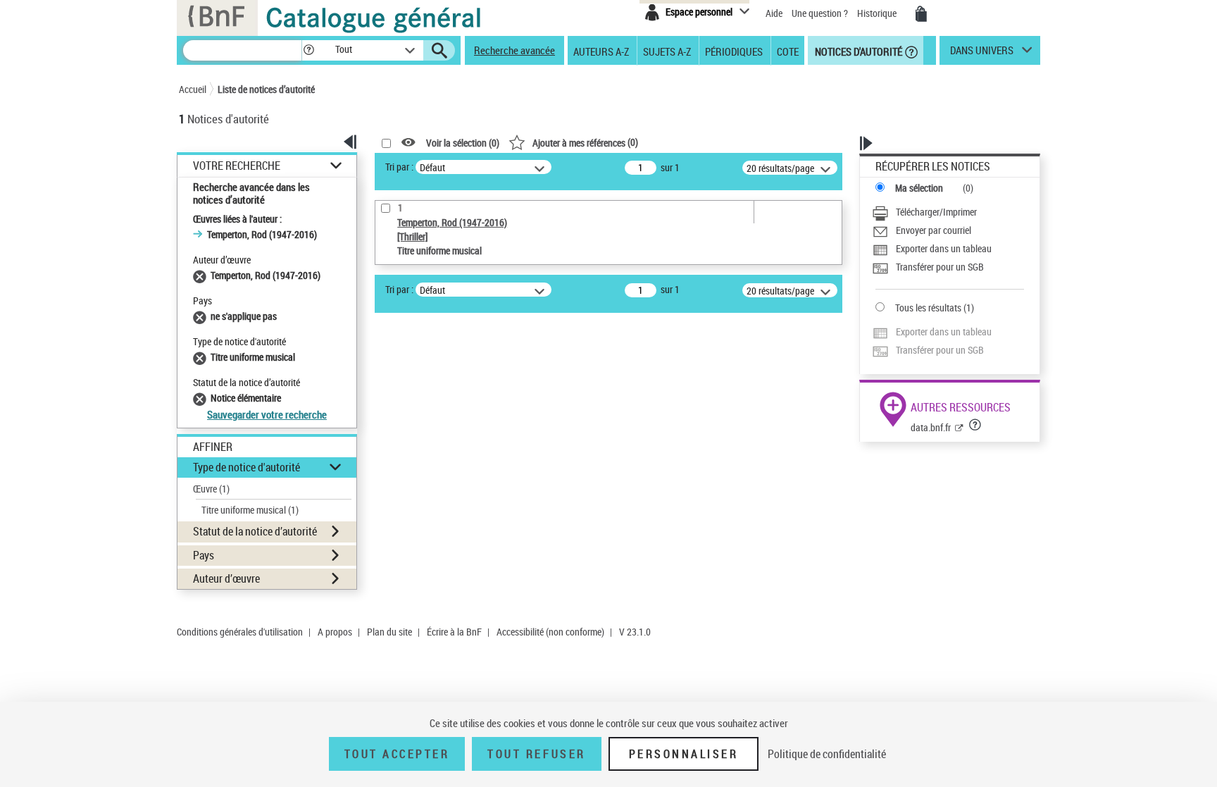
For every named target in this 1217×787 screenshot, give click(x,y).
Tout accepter (397, 754)
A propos (335, 631)
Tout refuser (536, 754)
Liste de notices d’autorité (266, 89)
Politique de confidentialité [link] (827, 754)
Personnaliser (684, 754)
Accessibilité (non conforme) (550, 631)
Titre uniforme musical (250, 509)
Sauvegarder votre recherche (267, 414)
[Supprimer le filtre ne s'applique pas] (202, 316)
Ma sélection (919, 187)
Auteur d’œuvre (226, 578)
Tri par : (399, 166)
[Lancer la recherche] (439, 50)
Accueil (192, 89)
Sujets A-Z (667, 51)
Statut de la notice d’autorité (255, 531)
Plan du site (389, 631)
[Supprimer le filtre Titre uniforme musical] (202, 357)
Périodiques (734, 51)
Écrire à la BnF (454, 631)
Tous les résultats (928, 307)
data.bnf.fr (931, 427)
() (585, 142)
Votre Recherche (236, 166)
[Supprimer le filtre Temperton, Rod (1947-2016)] (202, 275)
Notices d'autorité (857, 51)
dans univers (981, 53)
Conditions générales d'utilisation (240, 631)
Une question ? (821, 13)
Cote (788, 51)
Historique (878, 13)
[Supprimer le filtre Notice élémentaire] (202, 397)
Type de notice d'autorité (246, 467)
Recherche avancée (514, 50)
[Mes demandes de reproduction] (921, 14)
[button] (308, 50)
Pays (203, 555)
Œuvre (211, 488)
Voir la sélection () (462, 142)
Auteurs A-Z (601, 51)
